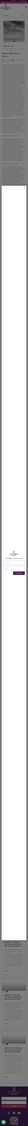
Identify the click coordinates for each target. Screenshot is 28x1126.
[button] (3, 1122)
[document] (14, 563)
